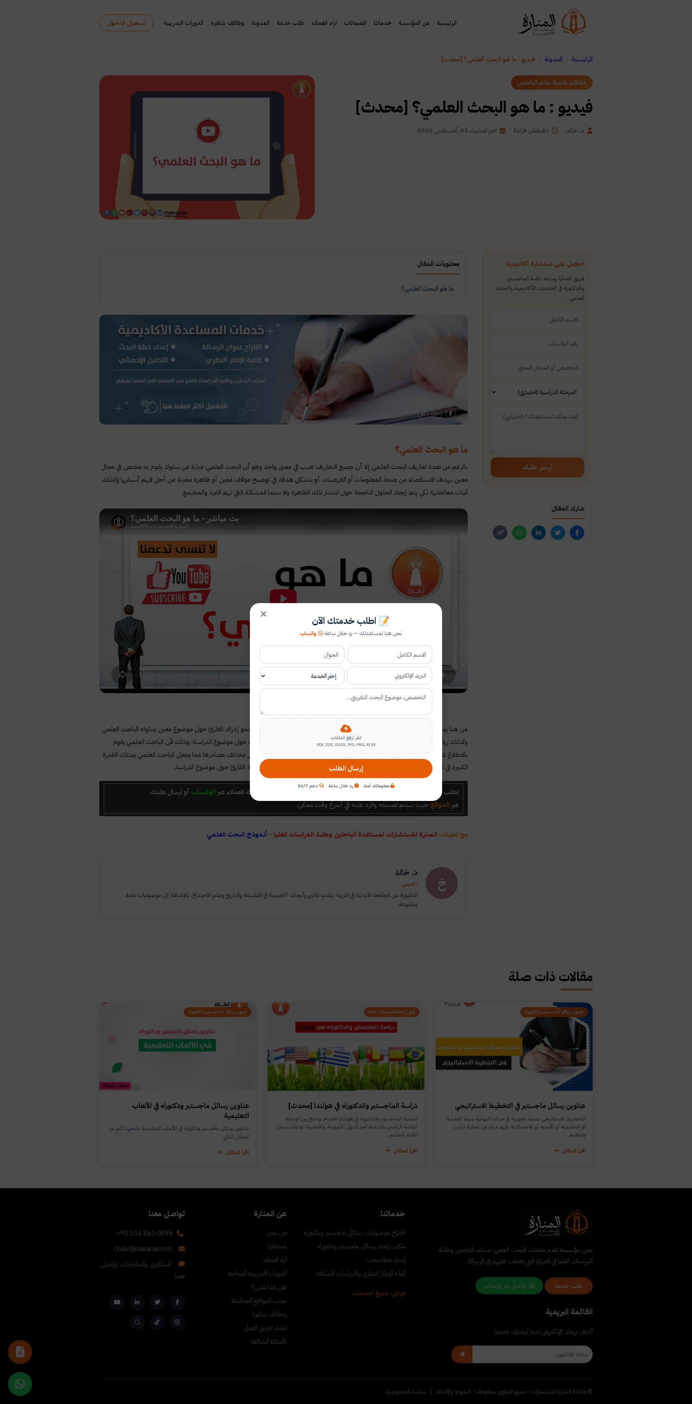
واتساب (308, 634)
